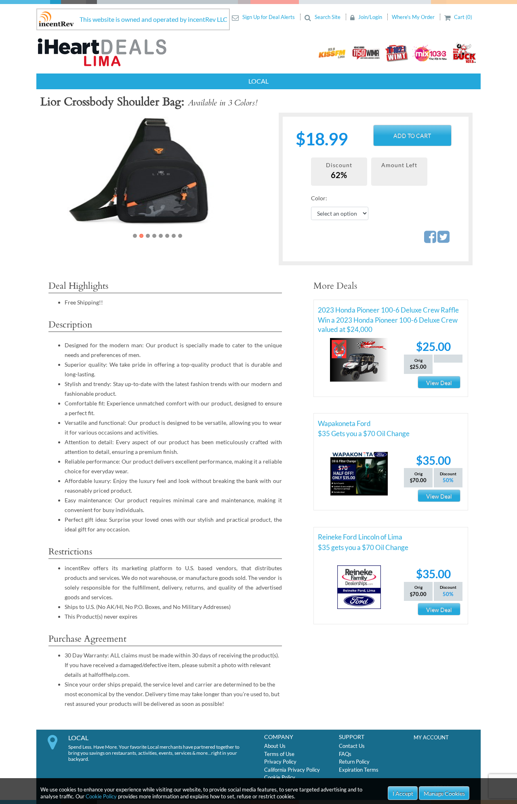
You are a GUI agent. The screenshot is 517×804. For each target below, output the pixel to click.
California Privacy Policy (292, 769)
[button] (61, 176)
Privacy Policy (280, 761)
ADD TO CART (412, 135)
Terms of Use (279, 754)
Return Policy (354, 761)
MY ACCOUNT (431, 737)
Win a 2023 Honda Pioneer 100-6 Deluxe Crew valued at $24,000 (388, 321)
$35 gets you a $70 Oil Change (363, 547)
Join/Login (370, 17)
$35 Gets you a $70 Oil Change (364, 433)
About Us (275, 746)
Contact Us (352, 746)
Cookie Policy (101, 796)
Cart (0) (462, 17)
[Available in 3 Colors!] (170, 170)
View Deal (439, 382)
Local (258, 81)
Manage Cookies (444, 793)
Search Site (327, 17)
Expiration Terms (358, 769)
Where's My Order (414, 17)
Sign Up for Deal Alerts (268, 17)
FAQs (345, 754)
